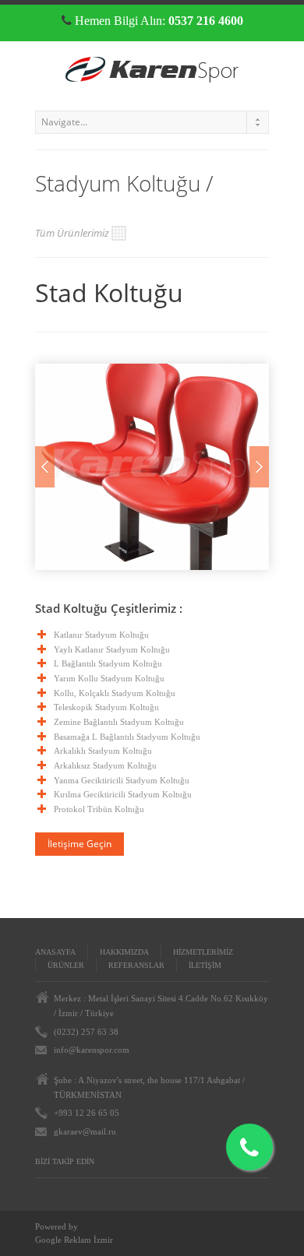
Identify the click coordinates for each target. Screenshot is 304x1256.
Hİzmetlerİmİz (203, 952)
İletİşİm (205, 965)
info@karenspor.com (91, 1049)
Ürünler (66, 965)
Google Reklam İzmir (74, 1239)
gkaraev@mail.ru (85, 1131)
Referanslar (136, 965)
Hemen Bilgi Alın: (157, 20)
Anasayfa (55, 952)
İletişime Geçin (79, 843)
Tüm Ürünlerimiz (72, 233)
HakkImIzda (124, 952)
